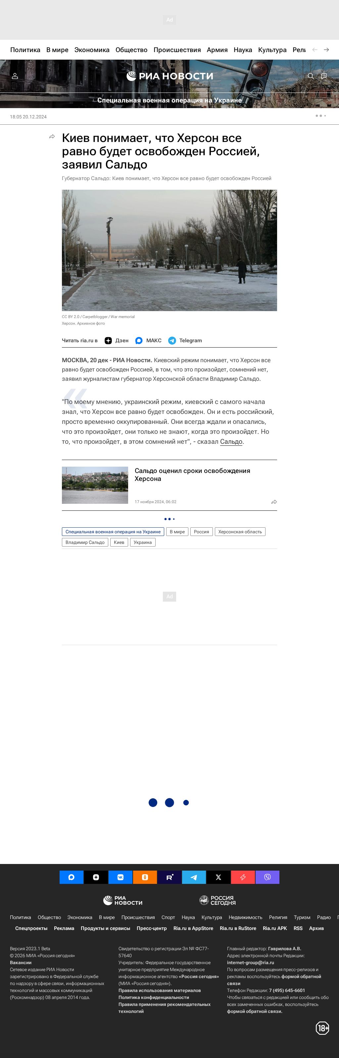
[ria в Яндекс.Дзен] (96, 877)
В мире (177, 531)
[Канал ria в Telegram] (194, 877)
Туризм (302, 917)
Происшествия (138, 917)
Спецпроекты (31, 928)
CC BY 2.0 (70, 316)
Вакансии (20, 962)
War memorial (123, 316)
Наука (188, 917)
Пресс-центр (152, 928)
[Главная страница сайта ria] (169, 76)
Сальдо (231, 441)
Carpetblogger (95, 316)
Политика (20, 917)
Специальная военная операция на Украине (113, 531)
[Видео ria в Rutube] (169, 877)
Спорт (168, 917)
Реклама (64, 928)
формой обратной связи (254, 1011)
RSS (298, 928)
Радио (324, 917)
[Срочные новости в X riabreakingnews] (243, 877)
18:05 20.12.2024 (28, 116)
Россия (201, 531)
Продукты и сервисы (105, 928)
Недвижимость (246, 917)
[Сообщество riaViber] (267, 877)
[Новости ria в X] (218, 877)
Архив (316, 928)
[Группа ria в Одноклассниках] (145, 877)
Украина (143, 542)
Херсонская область (240, 531)
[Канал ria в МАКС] (71, 877)
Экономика (80, 917)
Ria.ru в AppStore (193, 928)
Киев (119, 542)
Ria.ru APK (275, 928)
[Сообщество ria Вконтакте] (120, 877)
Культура (212, 917)
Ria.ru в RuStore (238, 928)
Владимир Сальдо (85, 542)
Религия (278, 917)
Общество (49, 917)
